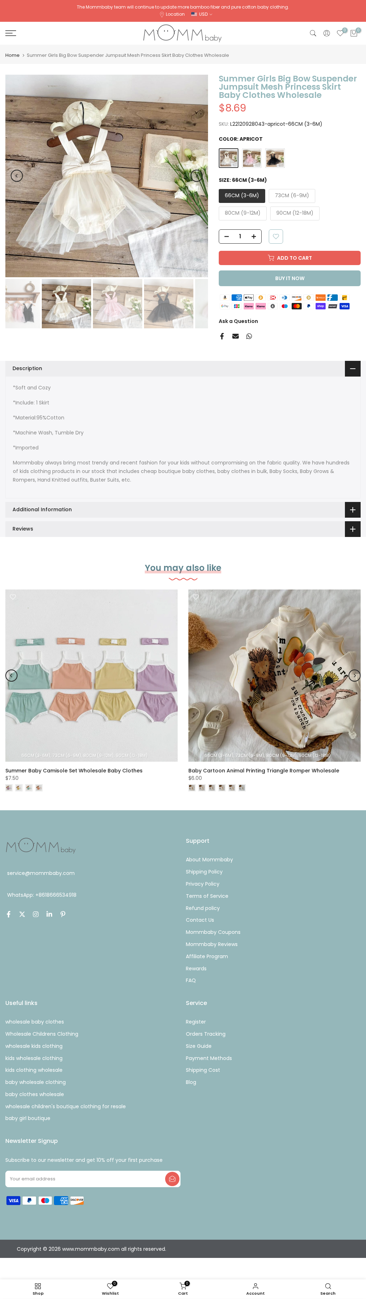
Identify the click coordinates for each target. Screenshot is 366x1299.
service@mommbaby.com (41, 873)
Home (12, 55)
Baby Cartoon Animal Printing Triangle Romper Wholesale (263, 770)
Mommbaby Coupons (213, 932)
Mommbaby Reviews (212, 944)
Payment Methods (209, 1058)
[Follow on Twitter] (22, 914)
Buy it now (290, 278)
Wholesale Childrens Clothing (41, 1033)
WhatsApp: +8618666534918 (41, 895)
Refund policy (203, 908)
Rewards (196, 968)
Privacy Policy (202, 883)
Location (175, 14)
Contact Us (200, 920)
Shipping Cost (203, 1070)
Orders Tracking (206, 1033)
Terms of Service (207, 896)
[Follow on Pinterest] (63, 914)
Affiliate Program (207, 956)
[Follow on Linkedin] (49, 914)
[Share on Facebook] (222, 336)
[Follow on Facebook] (8, 914)
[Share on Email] (235, 336)
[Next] (197, 176)
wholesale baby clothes (34, 1021)
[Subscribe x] (172, 1179)
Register (196, 1021)
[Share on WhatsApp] (249, 336)
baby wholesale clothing (35, 1082)
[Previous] (17, 176)
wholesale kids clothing (34, 1046)
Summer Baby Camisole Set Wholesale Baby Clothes (74, 770)
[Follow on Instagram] (36, 914)
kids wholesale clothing (34, 1058)
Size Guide (199, 1046)
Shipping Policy (204, 871)
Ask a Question (238, 321)
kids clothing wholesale (34, 1070)
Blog (191, 1082)
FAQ (191, 980)
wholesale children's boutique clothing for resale (65, 1106)
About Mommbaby (209, 859)
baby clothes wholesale (34, 1094)
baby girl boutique (27, 1118)
